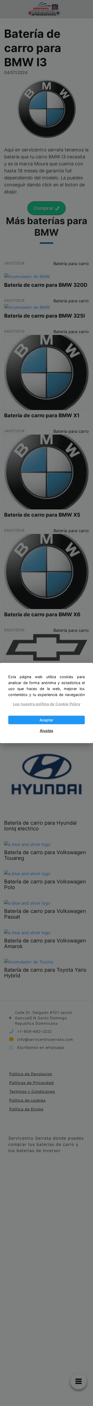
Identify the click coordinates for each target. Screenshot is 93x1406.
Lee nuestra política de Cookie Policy (46, 704)
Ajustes (46, 730)
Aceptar (46, 720)
